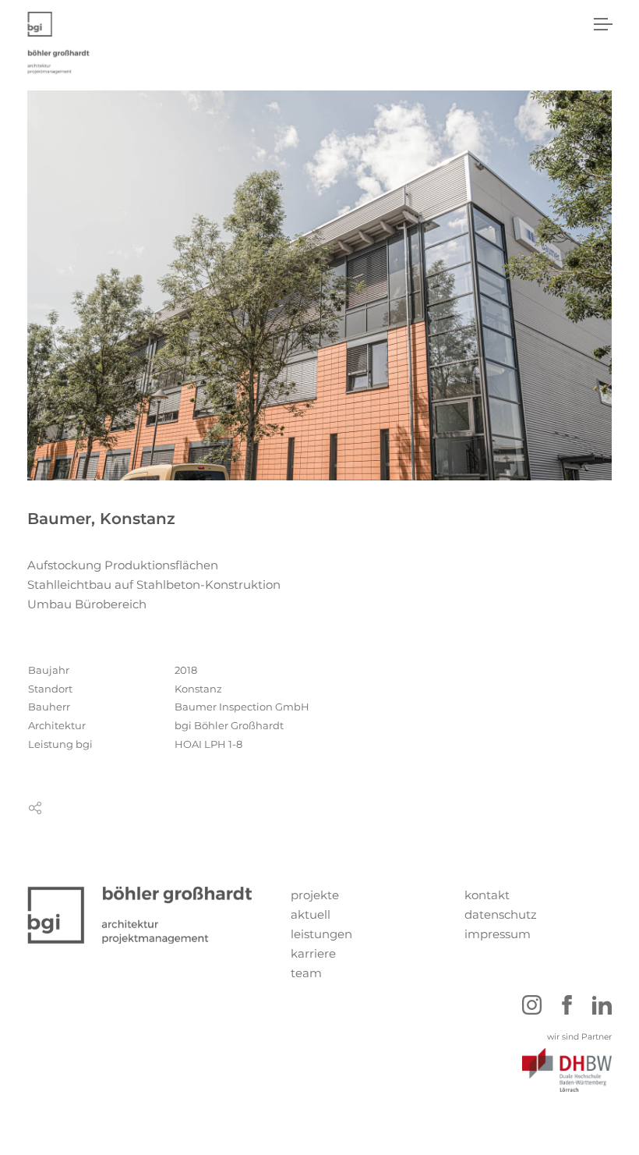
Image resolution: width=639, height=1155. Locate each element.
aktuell (310, 914)
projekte (315, 895)
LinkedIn (602, 1005)
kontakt (487, 895)
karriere (313, 953)
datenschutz (500, 914)
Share (35, 808)
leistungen (321, 933)
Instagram (532, 1005)
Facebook (567, 1005)
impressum (497, 933)
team (306, 972)
